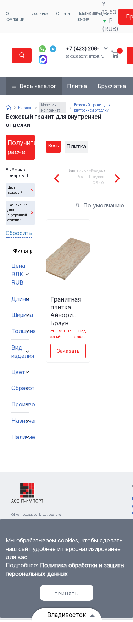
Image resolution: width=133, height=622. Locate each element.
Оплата (63, 13)
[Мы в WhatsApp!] (42, 48)
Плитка (77, 86)
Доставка (40, 13)
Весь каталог (38, 86)
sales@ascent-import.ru (85, 56)
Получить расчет (21, 147)
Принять (67, 593)
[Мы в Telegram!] (53, 48)
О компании (15, 16)
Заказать (68, 350)
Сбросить (19, 233)
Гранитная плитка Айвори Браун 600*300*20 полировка (68, 311)
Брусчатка (112, 86)
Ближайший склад (90, 16)
